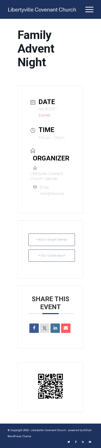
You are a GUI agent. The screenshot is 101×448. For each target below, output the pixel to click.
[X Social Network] (44, 328)
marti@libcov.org (52, 193)
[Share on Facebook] (34, 328)
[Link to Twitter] (68, 442)
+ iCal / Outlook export (51, 255)
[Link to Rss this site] (82, 442)
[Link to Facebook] (75, 442)
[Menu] (87, 9)
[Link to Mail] (89, 442)
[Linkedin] (55, 328)
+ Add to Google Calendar (51, 239)
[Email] (65, 328)
